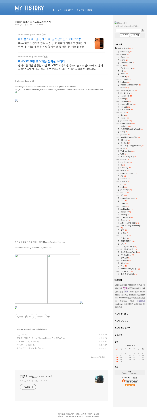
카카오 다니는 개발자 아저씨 (34, 380)
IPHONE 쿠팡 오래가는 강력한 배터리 (41, 61)
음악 (136, 292)
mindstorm (119, 304)
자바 (132, 301)
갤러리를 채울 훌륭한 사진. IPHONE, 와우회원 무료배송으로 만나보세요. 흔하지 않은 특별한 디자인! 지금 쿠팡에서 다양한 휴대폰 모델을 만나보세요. (60, 67)
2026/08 (130, 345)
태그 (59, 10)
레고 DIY (20, 335)
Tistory (96, 416)
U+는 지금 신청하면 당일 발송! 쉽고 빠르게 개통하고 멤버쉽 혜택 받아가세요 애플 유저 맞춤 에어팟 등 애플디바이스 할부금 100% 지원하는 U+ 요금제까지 (52, 45)
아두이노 (124, 295)
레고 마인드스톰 (134, 298)
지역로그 (61, 414)
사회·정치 (138, 304)
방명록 (90, 10)
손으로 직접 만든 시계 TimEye (29, 348)
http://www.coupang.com (30, 56)
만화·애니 (119, 292)
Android (138, 288)
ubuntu (131, 295)
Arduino (124, 298)
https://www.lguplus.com (29, 34)
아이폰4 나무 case (24, 345)
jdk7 (143, 288)
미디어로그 (69, 10)
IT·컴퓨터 (141, 301)
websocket (132, 285)
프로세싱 (123, 285)
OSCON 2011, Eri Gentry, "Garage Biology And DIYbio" (39, 338)
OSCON (131, 288)
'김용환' (60, 416)
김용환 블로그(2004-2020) (36, 376)
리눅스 (139, 285)
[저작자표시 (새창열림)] (48, 316)
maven (142, 292)
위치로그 (80, 10)
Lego (117, 285)
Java (126, 291)
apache (117, 295)
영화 (125, 288)
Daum (81, 416)
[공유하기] (26, 316)
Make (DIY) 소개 (21, 25)
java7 (132, 292)
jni (120, 298)
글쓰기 (96, 414)
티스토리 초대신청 (130, 378)
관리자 (89, 414)
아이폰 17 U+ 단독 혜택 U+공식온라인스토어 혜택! (49, 39)
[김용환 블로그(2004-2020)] (30, 15)
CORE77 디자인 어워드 (26, 341)
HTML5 (137, 295)
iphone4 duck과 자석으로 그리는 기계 (33, 22)
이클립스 (123, 301)
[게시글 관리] (30, 316)
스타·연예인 (128, 304)
